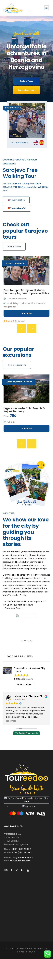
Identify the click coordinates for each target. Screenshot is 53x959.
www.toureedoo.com (20, 860)
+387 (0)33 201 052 (21, 849)
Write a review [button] (24, 684)
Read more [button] (11, 721)
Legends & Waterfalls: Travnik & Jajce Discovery (24, 409)
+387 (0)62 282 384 (22, 852)
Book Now (26, 313)
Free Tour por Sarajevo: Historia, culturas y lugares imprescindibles (26, 291)
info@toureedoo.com (22, 857)
